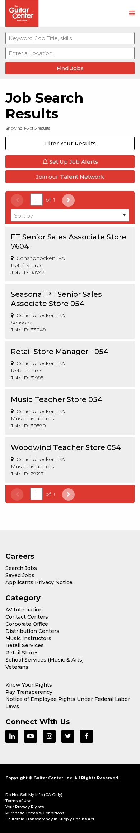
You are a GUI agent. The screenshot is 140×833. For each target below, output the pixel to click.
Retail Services (24, 645)
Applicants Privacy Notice (39, 582)
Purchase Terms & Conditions (34, 812)
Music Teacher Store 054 (56, 399)
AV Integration (24, 609)
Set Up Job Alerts (73, 161)
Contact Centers (26, 617)
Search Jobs (21, 568)
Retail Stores (22, 652)
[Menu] (132, 13)
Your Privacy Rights (24, 806)
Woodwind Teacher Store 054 (66, 447)
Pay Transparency (28, 692)
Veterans (16, 667)
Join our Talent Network (70, 176)
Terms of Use (18, 800)
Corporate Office (26, 624)
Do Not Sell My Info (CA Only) (33, 794)
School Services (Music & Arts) (44, 660)
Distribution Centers (32, 631)
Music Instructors (28, 638)
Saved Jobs (19, 575)
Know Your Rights (28, 685)
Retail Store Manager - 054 (59, 351)
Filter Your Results (70, 143)
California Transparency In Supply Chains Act (49, 819)
